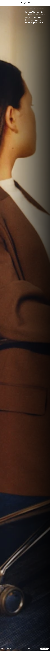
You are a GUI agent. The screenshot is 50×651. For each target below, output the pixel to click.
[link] (43, 3)
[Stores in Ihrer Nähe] (45, 3)
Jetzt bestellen (44, 648)
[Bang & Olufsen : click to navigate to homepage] (25, 3)
